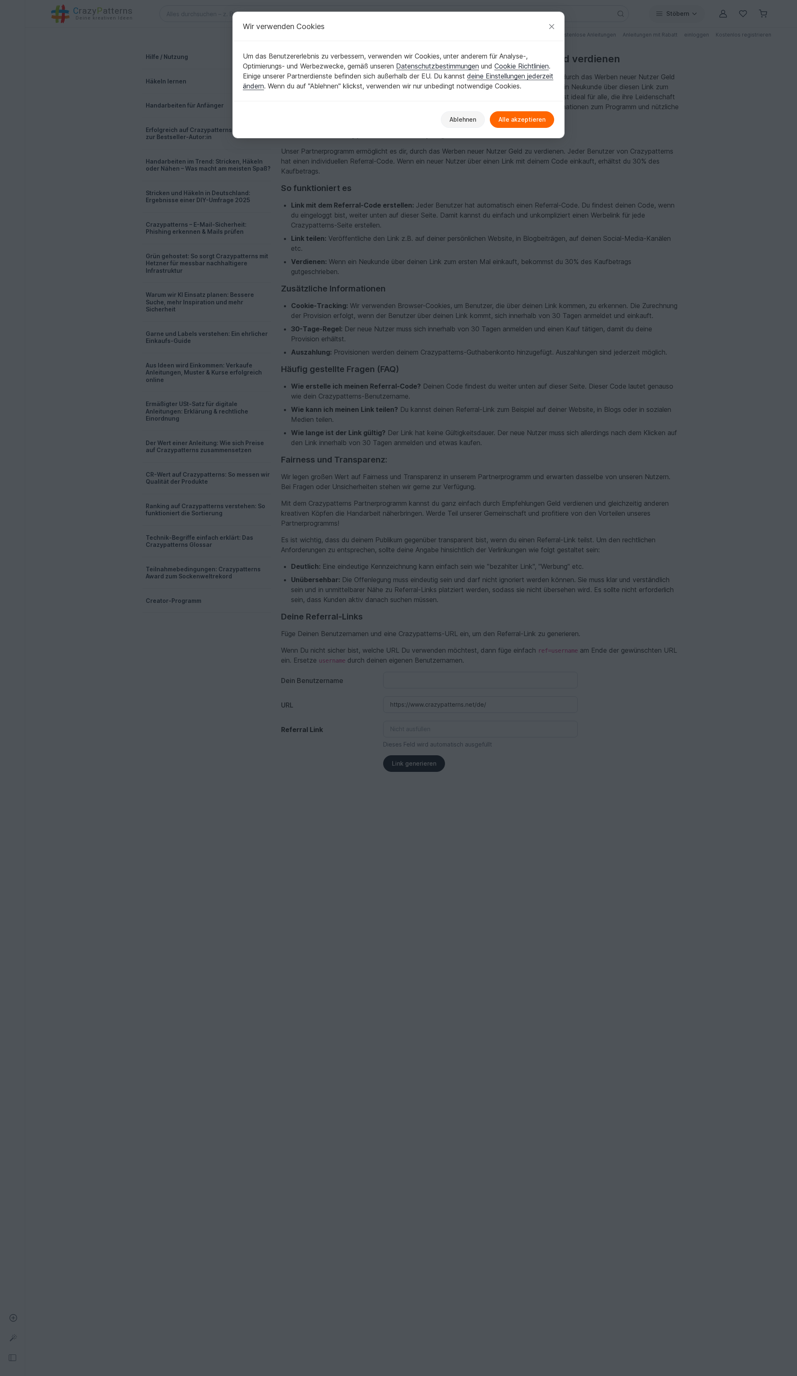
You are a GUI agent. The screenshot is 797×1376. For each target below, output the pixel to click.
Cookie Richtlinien (521, 66)
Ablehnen (463, 119)
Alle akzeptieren (522, 119)
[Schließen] (551, 26)
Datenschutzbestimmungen (437, 66)
